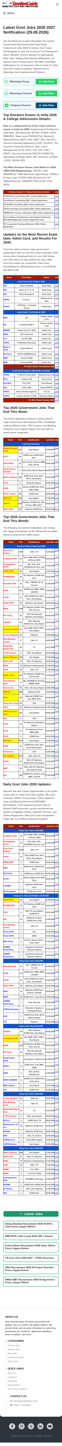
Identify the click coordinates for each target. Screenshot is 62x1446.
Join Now (48, 81)
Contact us (12, 1377)
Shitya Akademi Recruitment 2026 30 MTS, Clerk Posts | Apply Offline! (28, 1225)
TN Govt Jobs (14, 1345)
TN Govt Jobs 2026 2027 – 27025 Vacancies (29, 1258)
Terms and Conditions (17, 1389)
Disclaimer (12, 1381)
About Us (12, 1373)
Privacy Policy (14, 1385)
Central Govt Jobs (16, 1357)
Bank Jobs (12, 1353)
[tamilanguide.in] (20, 4)
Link (57, 196)
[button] (57, 4)
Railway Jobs (14, 1349)
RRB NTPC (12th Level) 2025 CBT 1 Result (28, 1236)
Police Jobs (13, 1361)
